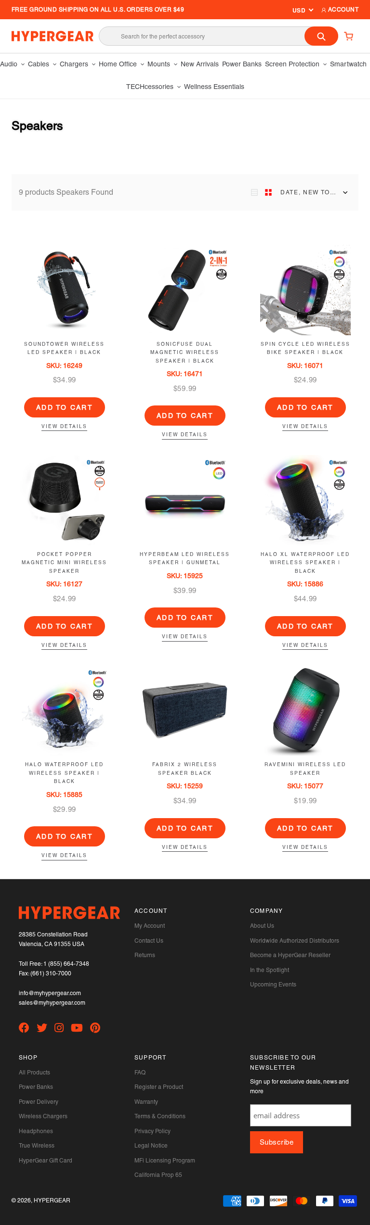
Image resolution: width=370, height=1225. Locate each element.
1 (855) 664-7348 (66, 963)
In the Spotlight (269, 970)
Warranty (146, 1102)
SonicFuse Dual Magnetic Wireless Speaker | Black (184, 352)
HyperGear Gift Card (45, 1160)
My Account (149, 925)
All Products (34, 1072)
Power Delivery (38, 1102)
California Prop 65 (158, 1175)
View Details (64, 426)
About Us (262, 925)
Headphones (36, 1131)
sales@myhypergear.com (52, 1002)
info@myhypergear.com (50, 993)
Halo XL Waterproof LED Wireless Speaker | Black (305, 563)
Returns (144, 955)
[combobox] (218, 36)
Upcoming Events (273, 984)
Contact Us (148, 940)
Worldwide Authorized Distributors (294, 940)
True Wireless (36, 1145)
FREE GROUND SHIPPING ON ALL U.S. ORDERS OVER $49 (98, 9)
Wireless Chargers (43, 1116)
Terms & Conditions (159, 1116)
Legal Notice (151, 1145)
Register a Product (158, 1087)
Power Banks (36, 1087)
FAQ (139, 1072)
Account (342, 9)
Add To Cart (64, 407)
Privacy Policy (152, 1131)
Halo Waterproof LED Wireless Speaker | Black (64, 773)
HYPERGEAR (52, 1200)
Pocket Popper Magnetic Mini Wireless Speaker (64, 563)
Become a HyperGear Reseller (290, 955)
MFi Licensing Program (164, 1160)
